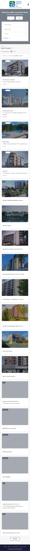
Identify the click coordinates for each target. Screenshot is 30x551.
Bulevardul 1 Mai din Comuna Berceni (12, 403)
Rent (11, 18)
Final (4, 61)
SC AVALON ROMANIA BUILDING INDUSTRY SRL (13, 349)
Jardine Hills (6, 142)
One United (5, 78)
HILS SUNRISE (6, 477)
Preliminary (5, 357)
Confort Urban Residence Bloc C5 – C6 (13, 326)
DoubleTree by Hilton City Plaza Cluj (12, 249)
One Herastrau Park (8, 111)
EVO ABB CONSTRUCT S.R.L (9, 374)
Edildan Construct (6, 502)
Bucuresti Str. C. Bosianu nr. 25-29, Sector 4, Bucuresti (15, 173)
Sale (19, 18)
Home (2, 46)
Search (15, 38)
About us (10, 546)
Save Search (6, 51)
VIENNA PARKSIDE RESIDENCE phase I (13, 200)
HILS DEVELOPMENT (7, 475)
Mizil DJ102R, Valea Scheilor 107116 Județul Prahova (15, 143)
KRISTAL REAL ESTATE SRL (8, 272)
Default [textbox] (20, 55)
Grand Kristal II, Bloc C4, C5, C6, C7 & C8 (13, 274)
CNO (4, 169)
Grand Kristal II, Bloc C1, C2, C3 (11, 504)
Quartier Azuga (6, 224)
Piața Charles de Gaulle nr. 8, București (12, 81)
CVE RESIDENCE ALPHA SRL (9, 198)
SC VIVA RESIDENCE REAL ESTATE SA (11, 297)
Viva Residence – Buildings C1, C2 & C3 (13, 299)
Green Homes (16, 546)
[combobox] (15, 29)
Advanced (5, 38)
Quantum (5, 399)
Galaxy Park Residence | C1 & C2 (11, 533)
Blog (21, 546)
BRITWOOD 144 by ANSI (9, 428)
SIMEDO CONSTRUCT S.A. (8, 322)
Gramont (5, 171)
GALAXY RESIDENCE (7, 531)
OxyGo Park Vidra (7, 351)
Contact (24, 546)
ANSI (4, 426)
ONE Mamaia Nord (7, 452)
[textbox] (15, 29)
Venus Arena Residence (9, 376)
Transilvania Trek (6, 247)
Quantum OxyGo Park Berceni (10, 401)
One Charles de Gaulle (9, 80)
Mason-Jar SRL (6, 140)
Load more (15, 538)
